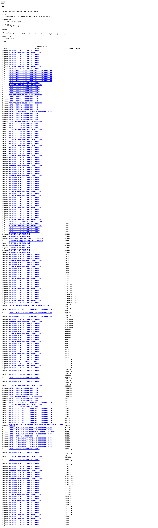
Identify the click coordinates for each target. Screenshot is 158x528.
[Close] (2, 2)
